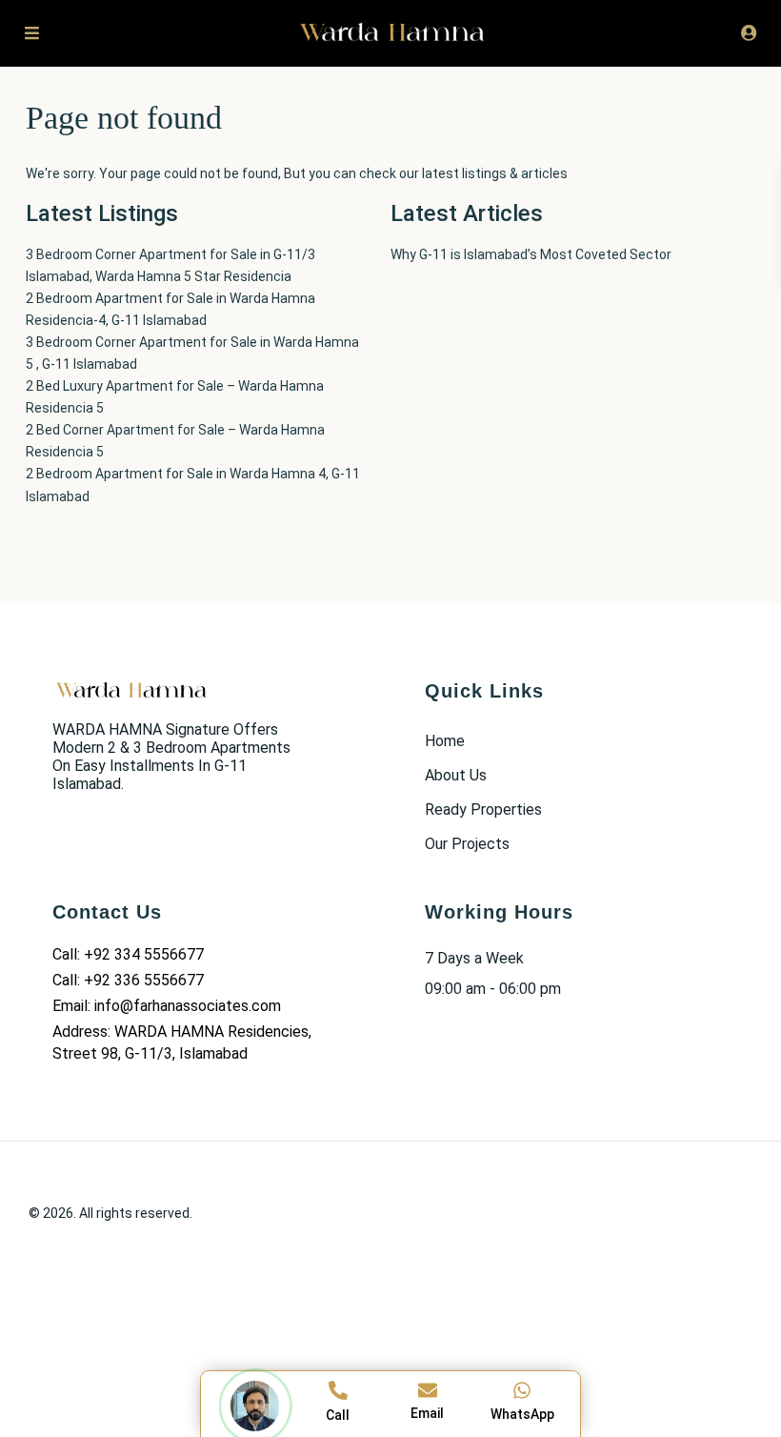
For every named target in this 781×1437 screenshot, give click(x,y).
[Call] (338, 1390)
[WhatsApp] (522, 1390)
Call (338, 1415)
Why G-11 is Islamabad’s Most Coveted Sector (530, 254)
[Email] (427, 1390)
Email (427, 1413)
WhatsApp (522, 1414)
